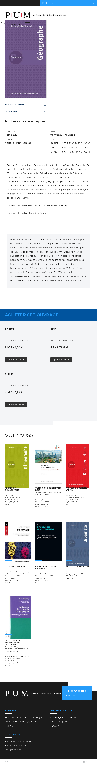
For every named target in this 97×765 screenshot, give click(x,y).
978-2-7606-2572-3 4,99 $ (76, 152)
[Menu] (27, 24)
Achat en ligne (11, 111)
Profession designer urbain (77, 489)
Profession (12, 135)
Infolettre (16, 24)
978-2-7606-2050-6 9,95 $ (76, 143)
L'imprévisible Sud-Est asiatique (47, 567)
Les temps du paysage (16, 566)
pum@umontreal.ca (15, 749)
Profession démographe (12, 489)
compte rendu (19, 205)
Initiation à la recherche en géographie (17, 645)
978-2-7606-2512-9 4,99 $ (76, 147)
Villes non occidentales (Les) (48, 491)
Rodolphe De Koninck (18, 143)
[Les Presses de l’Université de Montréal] (36, 13)
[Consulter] (48, 461)
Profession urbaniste (77, 566)
